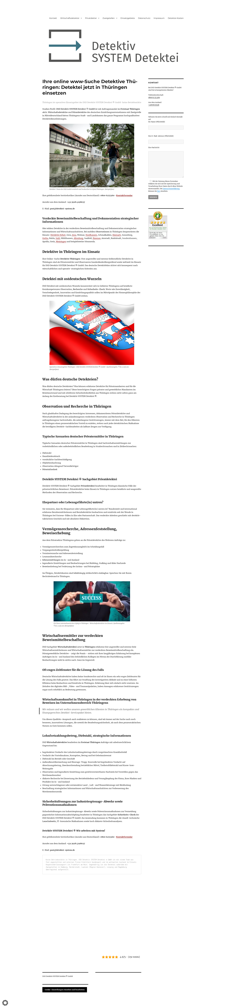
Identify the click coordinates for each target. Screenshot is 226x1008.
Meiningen (61, 241)
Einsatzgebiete (128, 18)
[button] (5, 1003)
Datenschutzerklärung (171, 189)
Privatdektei (91, 18)
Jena (74, 235)
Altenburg (78, 238)
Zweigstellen (109, 18)
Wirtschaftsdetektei (69, 18)
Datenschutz (144, 18)
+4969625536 (153, 105)
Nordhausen (91, 235)
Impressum (159, 18)
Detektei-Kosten (176, 18)
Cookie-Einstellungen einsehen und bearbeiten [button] (65, 990)
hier (158, 191)
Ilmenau (97, 238)
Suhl (58, 238)
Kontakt (53, 18)
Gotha (45, 238)
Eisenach (117, 235)
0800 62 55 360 (154, 97)
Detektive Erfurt (58, 235)
